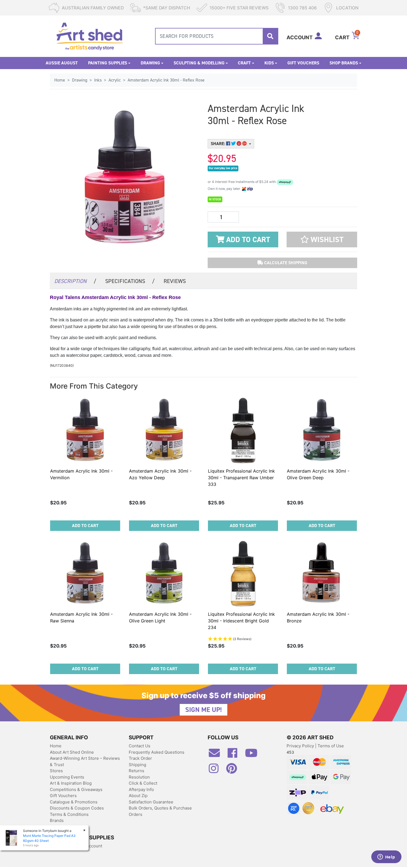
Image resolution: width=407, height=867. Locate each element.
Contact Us (139, 745)
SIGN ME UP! (203, 709)
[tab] (75, 281)
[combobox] (216, 36)
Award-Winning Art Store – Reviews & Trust (85, 761)
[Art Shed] (89, 35)
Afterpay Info (141, 789)
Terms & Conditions (69, 814)
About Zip (138, 795)
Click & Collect (143, 783)
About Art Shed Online (72, 752)
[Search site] (270, 36)
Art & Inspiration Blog (71, 783)
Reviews (175, 281)
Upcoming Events (67, 777)
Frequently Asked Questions (156, 752)
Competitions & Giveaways (76, 789)
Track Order (140, 758)
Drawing (150, 63)
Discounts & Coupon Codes (77, 808)
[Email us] (217, 755)
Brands (57, 820)
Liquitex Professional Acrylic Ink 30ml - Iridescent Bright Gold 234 (241, 620)
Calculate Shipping (285, 263)
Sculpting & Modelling (199, 63)
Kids (269, 63)
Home (55, 745)
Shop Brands (343, 63)
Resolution (139, 777)
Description (75, 281)
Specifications (130, 281)
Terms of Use (331, 745)
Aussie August (62, 63)
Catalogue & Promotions (73, 802)
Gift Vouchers (303, 63)
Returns (136, 770)
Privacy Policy (301, 745)
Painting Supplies (107, 63)
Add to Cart (247, 240)
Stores (56, 770)
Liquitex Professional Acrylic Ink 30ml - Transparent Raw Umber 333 (241, 477)
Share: (218, 143)
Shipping (137, 764)
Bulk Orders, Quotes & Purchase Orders (160, 811)
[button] (322, 239)
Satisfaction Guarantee (151, 802)
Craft (244, 63)
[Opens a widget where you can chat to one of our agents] (386, 857)
